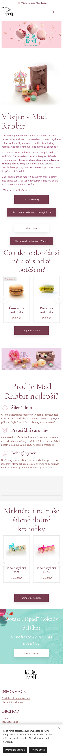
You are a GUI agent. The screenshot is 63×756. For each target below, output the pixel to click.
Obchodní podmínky (12, 701)
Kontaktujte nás (10, 721)
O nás (5, 717)
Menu (58, 12)
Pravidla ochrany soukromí (16, 698)
